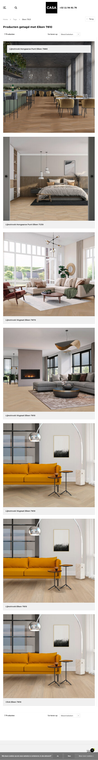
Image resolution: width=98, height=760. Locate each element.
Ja (58, 756)
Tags (15, 19)
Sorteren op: (53, 34)
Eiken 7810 (26, 19)
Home (5, 19)
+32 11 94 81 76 (68, 7)
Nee (69, 756)
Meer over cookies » (86, 756)
